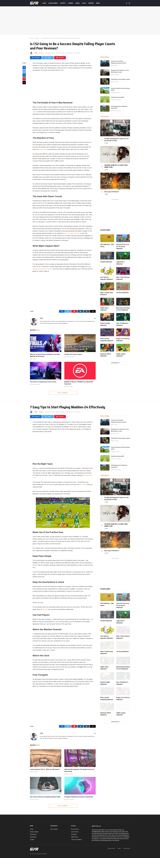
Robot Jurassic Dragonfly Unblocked (106, 340)
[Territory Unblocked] (123, 286)
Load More (114, 362)
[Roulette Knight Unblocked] (107, 317)
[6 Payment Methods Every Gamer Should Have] (80, 786)
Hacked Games (53, 3)
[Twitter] (24, 71)
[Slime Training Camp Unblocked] (107, 286)
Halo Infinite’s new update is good (120, 79)
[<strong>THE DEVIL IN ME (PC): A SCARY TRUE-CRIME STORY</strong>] (115, 154)
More (98, 3)
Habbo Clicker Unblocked (104, 309)
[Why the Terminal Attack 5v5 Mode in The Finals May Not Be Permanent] (45, 343)
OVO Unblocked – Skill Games (107, 245)
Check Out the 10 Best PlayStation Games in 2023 (118, 62)
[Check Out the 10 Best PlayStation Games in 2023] (105, 63)
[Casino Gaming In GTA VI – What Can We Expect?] (45, 758)
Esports (41, 53)
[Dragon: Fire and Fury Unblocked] (123, 332)
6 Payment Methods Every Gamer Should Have (78, 797)
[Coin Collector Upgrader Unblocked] (107, 271)
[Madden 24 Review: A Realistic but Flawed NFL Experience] (80, 371)
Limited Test (43, 149)
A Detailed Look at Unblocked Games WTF (119, 107)
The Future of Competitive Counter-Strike (43, 382)
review (35, 111)
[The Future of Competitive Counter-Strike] (45, 371)
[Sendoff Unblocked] (107, 255)
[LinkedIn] (24, 75)
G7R (36, 53)
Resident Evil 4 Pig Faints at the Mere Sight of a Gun (120, 71)
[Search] (129, 3)
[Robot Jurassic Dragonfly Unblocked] (107, 332)
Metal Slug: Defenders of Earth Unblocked (123, 309)
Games (77, 3)
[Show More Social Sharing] (68, 57)
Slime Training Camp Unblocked (106, 294)
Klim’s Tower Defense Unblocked (123, 278)
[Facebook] (24, 67)
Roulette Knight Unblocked (105, 324)
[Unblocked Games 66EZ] (105, 99)
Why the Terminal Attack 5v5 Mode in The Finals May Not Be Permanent (45, 355)
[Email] (24, 82)
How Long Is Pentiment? (111, 192)
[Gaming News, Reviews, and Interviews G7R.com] (34, 3)
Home (44, 3)
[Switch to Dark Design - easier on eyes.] (127, 3)
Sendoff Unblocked (106, 262)
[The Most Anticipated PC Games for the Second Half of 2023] (115, 128)
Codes (84, 3)
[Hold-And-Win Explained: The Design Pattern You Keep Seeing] (80, 758)
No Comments (61, 53)
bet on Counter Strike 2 (72, 233)
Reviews (91, 3)
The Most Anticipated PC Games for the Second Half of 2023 (116, 140)
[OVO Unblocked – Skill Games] (107, 238)
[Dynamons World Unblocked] (107, 348)
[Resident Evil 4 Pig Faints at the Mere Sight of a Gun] (105, 72)
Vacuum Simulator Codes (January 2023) (120, 89)
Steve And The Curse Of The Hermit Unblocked (122, 246)
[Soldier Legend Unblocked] (123, 348)
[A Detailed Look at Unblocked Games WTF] (105, 108)
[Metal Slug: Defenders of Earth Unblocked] (123, 302)
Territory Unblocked (122, 293)
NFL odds (83, 484)
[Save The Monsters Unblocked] (123, 317)
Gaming (70, 3)
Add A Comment (63, 392)
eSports (63, 3)
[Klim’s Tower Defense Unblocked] (123, 271)
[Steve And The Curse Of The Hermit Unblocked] (123, 238)
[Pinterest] (24, 78)
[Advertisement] (80, 20)
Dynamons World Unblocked (105, 355)
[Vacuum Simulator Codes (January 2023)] (105, 90)
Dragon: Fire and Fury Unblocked (123, 340)
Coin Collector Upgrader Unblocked (106, 278)
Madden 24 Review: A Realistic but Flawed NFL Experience (78, 383)
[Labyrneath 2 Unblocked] (123, 255)
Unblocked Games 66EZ (117, 97)
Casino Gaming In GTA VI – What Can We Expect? (45, 769)
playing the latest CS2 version (42, 269)
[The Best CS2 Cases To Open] (80, 343)
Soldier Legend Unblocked (120, 355)
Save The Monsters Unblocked (122, 324)
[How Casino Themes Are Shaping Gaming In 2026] (45, 786)
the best (45, 609)
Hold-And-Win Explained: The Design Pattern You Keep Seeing (79, 770)
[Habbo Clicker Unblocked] (107, 302)
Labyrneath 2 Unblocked (120, 263)
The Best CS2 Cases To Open (73, 354)
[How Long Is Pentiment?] (115, 181)
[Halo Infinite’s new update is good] (105, 81)
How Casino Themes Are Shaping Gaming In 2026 (45, 797)
